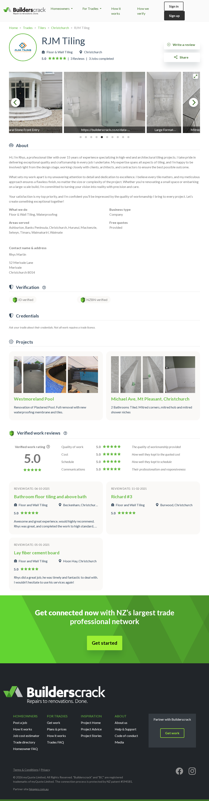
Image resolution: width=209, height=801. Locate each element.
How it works (22, 729)
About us (121, 722)
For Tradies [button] (90, 8)
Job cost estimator (26, 736)
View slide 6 (107, 137)
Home (13, 28)
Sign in (174, 6)
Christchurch (60, 28)
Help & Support (125, 729)
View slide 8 (118, 137)
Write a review (183, 45)
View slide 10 (128, 137)
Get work (53, 722)
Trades (28, 28)
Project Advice (91, 729)
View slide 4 (97, 137)
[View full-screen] (195, 76)
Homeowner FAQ (25, 749)
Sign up (174, 16)
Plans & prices (57, 729)
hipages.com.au (39, 789)
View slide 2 (86, 137)
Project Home (91, 722)
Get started (104, 643)
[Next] (193, 102)
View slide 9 (123, 137)
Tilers (42, 28)
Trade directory (24, 742)
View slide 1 (81, 137)
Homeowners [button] (60, 8)
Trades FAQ (55, 742)
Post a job (20, 722)
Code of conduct (126, 736)
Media (119, 742)
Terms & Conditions (26, 769)
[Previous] (15, 102)
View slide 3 (91, 137)
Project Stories (91, 736)
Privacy (45, 769)
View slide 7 (112, 137)
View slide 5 (102, 137)
